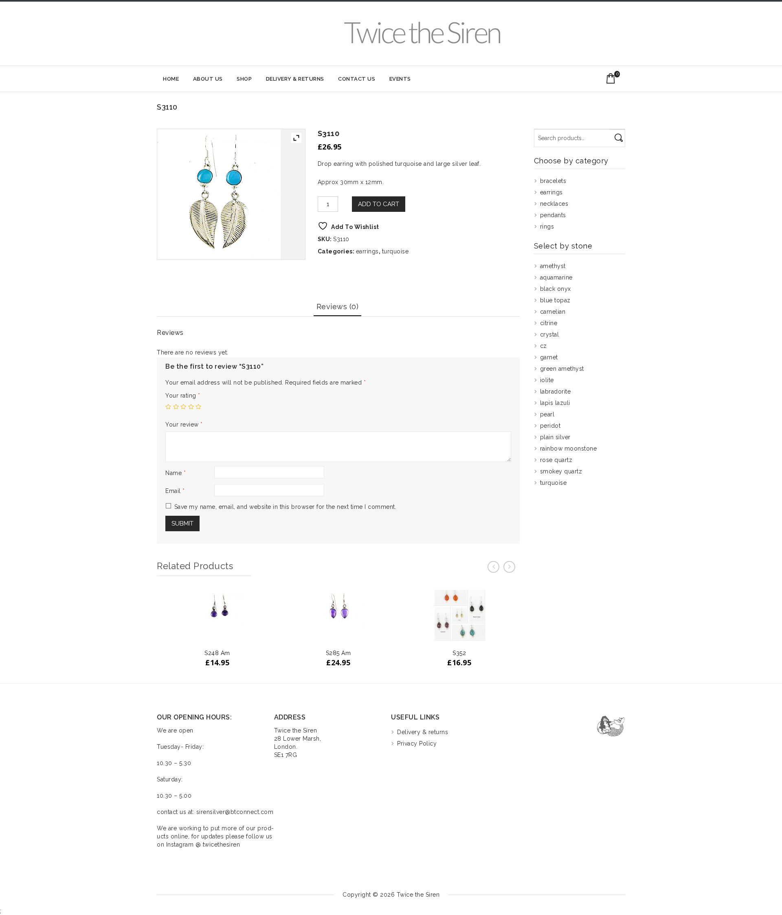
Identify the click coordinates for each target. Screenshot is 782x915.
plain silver (555, 437)
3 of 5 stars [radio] (183, 406)
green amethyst (562, 368)
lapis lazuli (555, 403)
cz (543, 346)
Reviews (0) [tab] (337, 306)
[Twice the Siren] (422, 32)
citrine (549, 323)
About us (208, 79)
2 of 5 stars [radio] (176, 406)
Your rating (182, 395)
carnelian (553, 311)
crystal (549, 334)
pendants (553, 215)
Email (175, 491)
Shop (244, 79)
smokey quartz (561, 471)
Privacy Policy (417, 743)
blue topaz (555, 300)
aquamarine (556, 277)
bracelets (553, 181)
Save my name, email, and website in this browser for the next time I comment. (285, 507)
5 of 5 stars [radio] (198, 406)
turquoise (395, 251)
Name (175, 473)
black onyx (555, 289)
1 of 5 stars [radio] (168, 406)
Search (619, 138)
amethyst (553, 266)
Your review (184, 424)
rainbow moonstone (568, 448)
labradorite (555, 391)
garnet (549, 357)
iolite (547, 380)
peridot (550, 425)
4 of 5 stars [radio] (191, 406)
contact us (356, 79)
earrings (367, 251)
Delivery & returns (295, 79)
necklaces (554, 203)
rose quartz (556, 460)
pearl (547, 414)
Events (400, 79)
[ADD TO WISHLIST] (227, 632)
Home (171, 79)
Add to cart (378, 204)
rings (547, 226)
